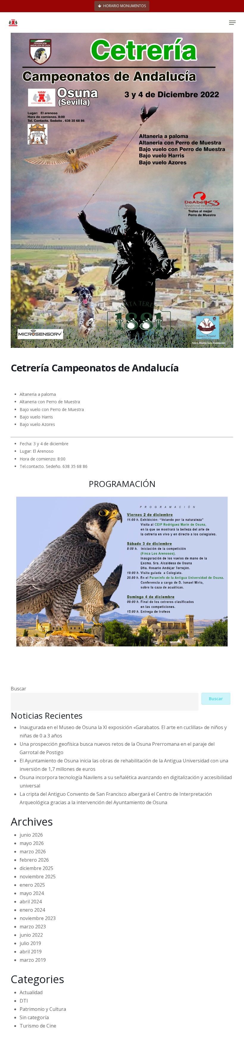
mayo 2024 (32, 893)
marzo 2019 (33, 960)
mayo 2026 (32, 843)
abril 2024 (31, 901)
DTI (24, 1000)
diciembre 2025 (36, 868)
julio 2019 (30, 943)
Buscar (18, 688)
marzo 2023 (33, 926)
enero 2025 (32, 885)
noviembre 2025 (38, 876)
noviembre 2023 (38, 918)
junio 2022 (31, 935)
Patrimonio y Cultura (43, 1009)
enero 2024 (32, 910)
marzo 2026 (33, 851)
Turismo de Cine (38, 1025)
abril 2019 (31, 951)
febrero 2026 (34, 860)
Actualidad (31, 992)
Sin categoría (34, 1017)
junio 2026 (31, 835)
